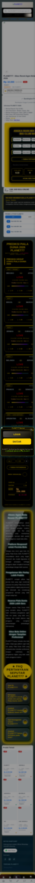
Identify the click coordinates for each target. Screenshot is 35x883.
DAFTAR (17, 441)
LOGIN (17, 434)
